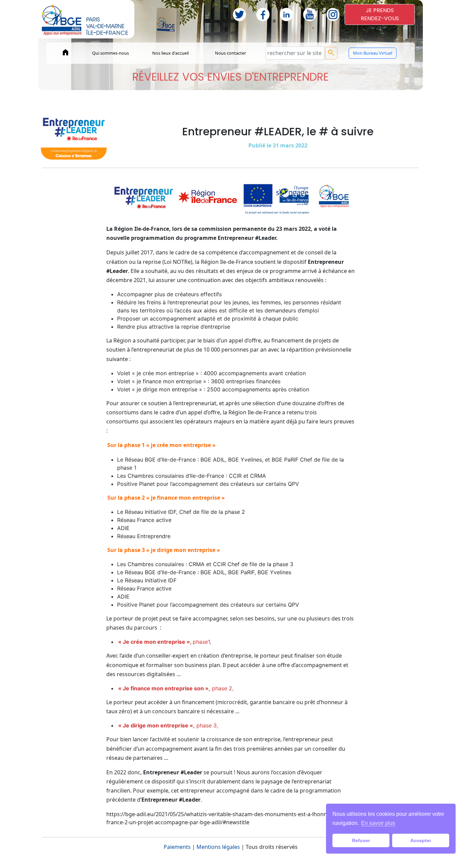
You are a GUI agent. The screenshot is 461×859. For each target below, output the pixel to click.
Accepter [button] (420, 840)
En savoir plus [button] (378, 823)
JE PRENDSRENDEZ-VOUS (380, 14)
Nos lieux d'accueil (170, 53)
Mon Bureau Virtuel (372, 53)
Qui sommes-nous (110, 53)
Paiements (177, 847)
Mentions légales (218, 847)
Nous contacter (230, 53)
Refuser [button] (361, 840)
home (65, 52)
